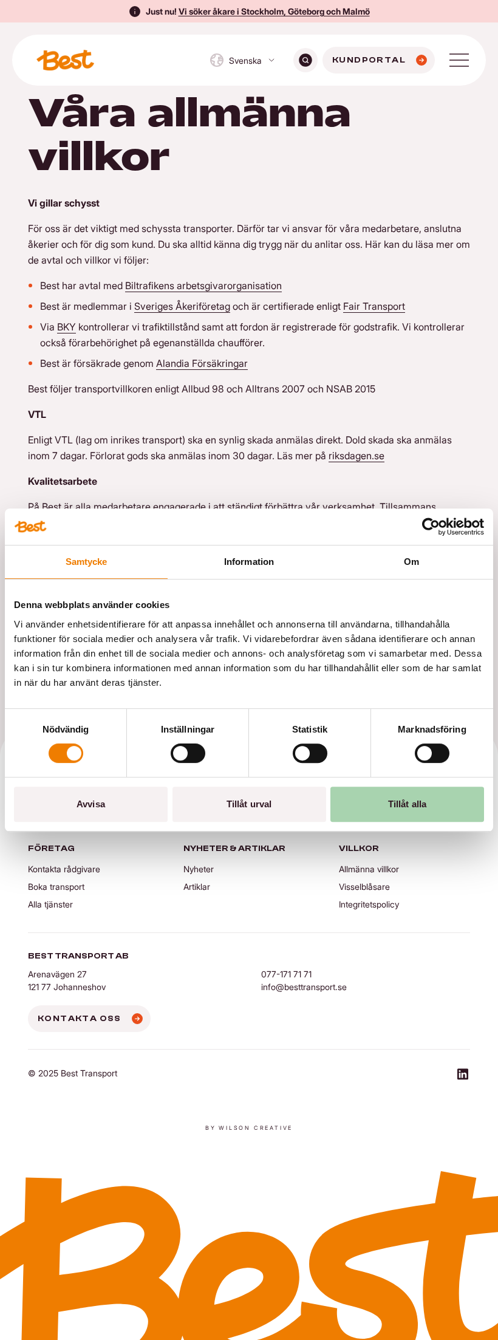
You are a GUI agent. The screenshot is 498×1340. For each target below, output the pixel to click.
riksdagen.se (356, 456)
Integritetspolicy (369, 904)
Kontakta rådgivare (64, 869)
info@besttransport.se (304, 987)
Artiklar (196, 886)
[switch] (188, 753)
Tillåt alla (407, 804)
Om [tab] (411, 561)
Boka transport (56, 886)
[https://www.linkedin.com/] (462, 1076)
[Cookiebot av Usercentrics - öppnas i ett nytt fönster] (431, 527)
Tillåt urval (249, 804)
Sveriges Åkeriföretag (182, 306)
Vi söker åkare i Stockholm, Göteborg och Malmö (274, 11)
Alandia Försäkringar (202, 363)
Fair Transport (374, 306)
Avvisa (91, 804)
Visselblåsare (364, 886)
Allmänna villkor (369, 869)
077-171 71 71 (286, 974)
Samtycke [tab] (86, 561)
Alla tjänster (50, 904)
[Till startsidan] (65, 60)
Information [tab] (249, 561)
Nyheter (198, 869)
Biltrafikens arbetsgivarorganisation (203, 285)
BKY (66, 327)
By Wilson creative (249, 1127)
